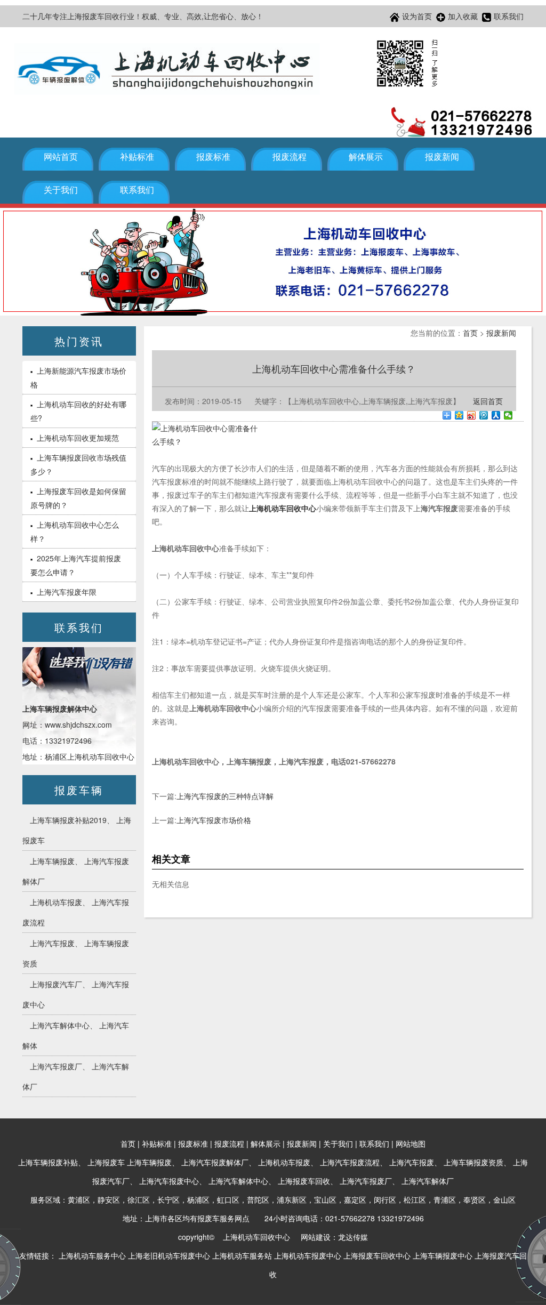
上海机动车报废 (56, 902)
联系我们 (509, 16)
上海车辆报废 (52, 861)
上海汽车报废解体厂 (214, 1162)
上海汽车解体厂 (428, 1180)
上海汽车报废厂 (56, 1066)
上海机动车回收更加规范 (78, 437)
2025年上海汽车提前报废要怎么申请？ (75, 565)
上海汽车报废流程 (350, 1162)
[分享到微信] (508, 415)
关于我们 (61, 190)
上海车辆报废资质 (473, 1162)
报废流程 (289, 157)
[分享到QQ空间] (459, 415)
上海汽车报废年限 (67, 591)
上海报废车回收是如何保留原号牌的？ (78, 498)
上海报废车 (106, 1162)
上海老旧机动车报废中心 (169, 1255)
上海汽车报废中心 (169, 1180)
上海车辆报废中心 (442, 1255)
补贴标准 (137, 157)
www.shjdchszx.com (78, 724)
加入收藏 (463, 16)
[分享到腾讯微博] (483, 415)
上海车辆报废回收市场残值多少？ (78, 464)
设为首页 (417, 16)
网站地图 (410, 1143)
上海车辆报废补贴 (48, 1162)
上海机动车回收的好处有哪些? (78, 411)
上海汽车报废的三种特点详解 (225, 796)
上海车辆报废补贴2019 (68, 820)
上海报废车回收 (304, 1180)
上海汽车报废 (52, 943)
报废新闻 (442, 157)
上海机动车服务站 (242, 1255)
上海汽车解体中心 (60, 1025)
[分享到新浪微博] (471, 415)
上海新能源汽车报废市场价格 (78, 377)
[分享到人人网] (496, 415)
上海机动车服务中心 (92, 1255)
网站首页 (61, 157)
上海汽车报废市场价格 (213, 820)
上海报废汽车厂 (56, 984)
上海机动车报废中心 (307, 1255)
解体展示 (366, 157)
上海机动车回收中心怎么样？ (74, 531)
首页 (470, 332)
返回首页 (488, 401)
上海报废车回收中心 (377, 1255)
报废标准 (213, 157)
